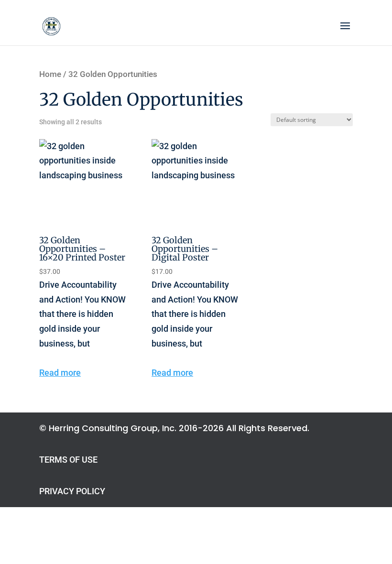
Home (50, 74)
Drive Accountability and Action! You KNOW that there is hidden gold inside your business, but (82, 291)
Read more (60, 373)
